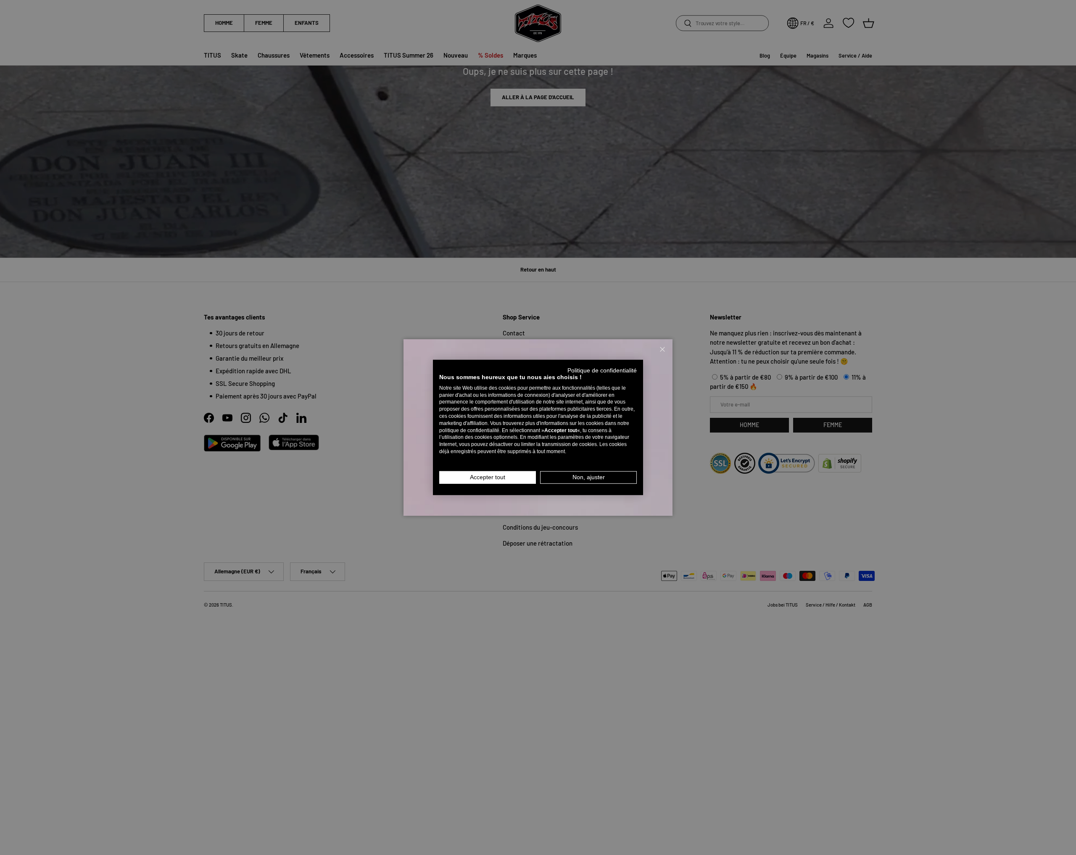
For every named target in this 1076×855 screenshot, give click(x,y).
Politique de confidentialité (602, 370)
